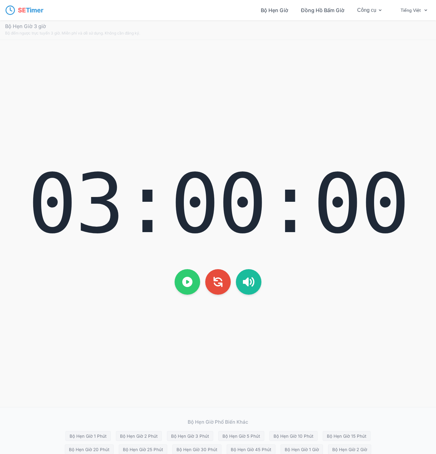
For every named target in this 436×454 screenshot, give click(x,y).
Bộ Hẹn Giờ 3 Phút (190, 436)
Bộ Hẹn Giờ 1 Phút (88, 436)
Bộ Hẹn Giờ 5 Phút (241, 436)
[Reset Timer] (218, 282)
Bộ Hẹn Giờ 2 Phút (139, 436)
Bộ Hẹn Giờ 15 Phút (346, 436)
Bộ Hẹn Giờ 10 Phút (293, 436)
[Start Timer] (187, 282)
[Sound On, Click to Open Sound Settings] (248, 282)
